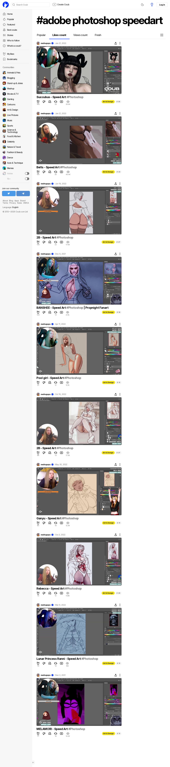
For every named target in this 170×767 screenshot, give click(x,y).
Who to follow (13, 40)
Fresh (98, 35)
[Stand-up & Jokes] (16, 83)
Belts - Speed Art (48, 167)
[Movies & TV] (16, 93)
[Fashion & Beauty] (16, 152)
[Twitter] (9, 193)
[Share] (115, 43)
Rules (19, 203)
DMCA (26, 203)
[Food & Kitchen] (16, 136)
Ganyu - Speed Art (49, 518)
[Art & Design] (16, 109)
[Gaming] (16, 99)
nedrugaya (45, 43)
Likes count (59, 35)
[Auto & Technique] (16, 163)
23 (118, 172)
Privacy (12, 203)
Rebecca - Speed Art (51, 588)
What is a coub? (14, 45)
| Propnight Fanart (95, 307)
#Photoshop (75, 97)
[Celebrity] (16, 141)
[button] (162, 35)
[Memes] (16, 168)
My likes (10, 54)
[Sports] (16, 125)
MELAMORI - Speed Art (52, 729)
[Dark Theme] (142, 5)
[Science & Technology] (16, 131)
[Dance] (16, 157)
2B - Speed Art (47, 237)
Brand (23, 200)
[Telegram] (23, 193)
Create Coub (63, 4)
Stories (10, 35)
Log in (162, 4)
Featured (11, 24)
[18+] (27, 178)
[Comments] (49, 101)
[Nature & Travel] (16, 147)
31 (118, 382)
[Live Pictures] (16, 115)
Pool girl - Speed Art (50, 378)
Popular (10, 19)
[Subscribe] (27, 173)
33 (118, 312)
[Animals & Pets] (16, 72)
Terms (5, 203)
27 (118, 242)
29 (118, 593)
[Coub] (6, 5)
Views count (80, 35)
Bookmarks (12, 59)
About (5, 200)
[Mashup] (16, 88)
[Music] (16, 120)
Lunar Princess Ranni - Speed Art (59, 658)
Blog (11, 200)
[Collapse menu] (33, 762)
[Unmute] (40, 160)
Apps (16, 200)
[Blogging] (16, 78)
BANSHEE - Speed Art (51, 307)
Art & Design (108, 102)
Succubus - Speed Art (52, 97)
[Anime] (16, 173)
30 (118, 101)
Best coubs (12, 30)
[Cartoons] (16, 104)
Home (9, 14)
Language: (10, 207)
